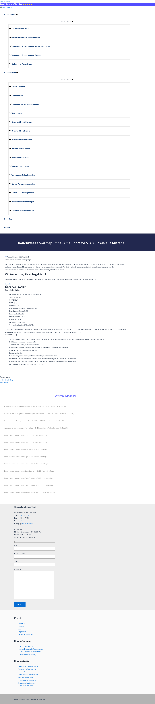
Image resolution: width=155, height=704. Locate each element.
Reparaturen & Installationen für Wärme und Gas (30, 46)
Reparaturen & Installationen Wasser (26, 55)
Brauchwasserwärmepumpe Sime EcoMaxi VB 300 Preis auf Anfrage (29, 485)
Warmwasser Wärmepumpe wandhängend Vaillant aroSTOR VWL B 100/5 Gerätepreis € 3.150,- (39, 414)
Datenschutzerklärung (25, 634)
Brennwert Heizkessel (20, 157)
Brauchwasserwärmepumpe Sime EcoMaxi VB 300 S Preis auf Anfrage (29, 492)
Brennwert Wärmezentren (21, 140)
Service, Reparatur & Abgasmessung (30, 649)
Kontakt (7, 227)
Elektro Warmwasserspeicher (23, 184)
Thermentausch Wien (20, 29)
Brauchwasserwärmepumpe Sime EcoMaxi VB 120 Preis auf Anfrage (29, 471)
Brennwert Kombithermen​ (21, 122)
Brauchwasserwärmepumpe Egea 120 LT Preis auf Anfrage (25, 449)
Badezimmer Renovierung (21, 64)
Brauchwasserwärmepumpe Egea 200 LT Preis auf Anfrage (25, 457)
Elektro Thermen (18, 87)
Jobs (19, 629)
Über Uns (8, 219)
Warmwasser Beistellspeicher (23, 175)
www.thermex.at (27, 523)
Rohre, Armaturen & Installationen (29, 652)
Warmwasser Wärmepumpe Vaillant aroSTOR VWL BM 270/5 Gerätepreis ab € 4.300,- (35, 406)
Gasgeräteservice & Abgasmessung (25, 37)
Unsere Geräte (10, 72)
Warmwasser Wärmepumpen (22, 202)
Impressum (22, 632)
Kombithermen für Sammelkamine (25, 104)
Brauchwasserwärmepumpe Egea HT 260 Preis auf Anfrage (25, 442)
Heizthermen (16, 113)
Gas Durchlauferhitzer (20, 166)
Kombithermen (17, 95)
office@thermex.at (26, 521)
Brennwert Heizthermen (20, 131)
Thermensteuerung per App (22, 210)
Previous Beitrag (6, 380)
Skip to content (5, 1)
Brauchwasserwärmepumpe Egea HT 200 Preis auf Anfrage (25, 435)
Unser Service (10, 14)
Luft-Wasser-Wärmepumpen (22, 193)
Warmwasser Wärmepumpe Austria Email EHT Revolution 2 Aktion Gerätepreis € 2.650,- (36, 428)
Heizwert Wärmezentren (20, 148)
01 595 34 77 (24, 515)
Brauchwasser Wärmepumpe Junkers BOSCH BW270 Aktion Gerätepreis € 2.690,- (34, 421)
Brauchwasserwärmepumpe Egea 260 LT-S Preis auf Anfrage (26, 464)
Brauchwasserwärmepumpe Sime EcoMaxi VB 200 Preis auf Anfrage (29, 478)
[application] (17, 14)
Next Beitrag (5, 383)
